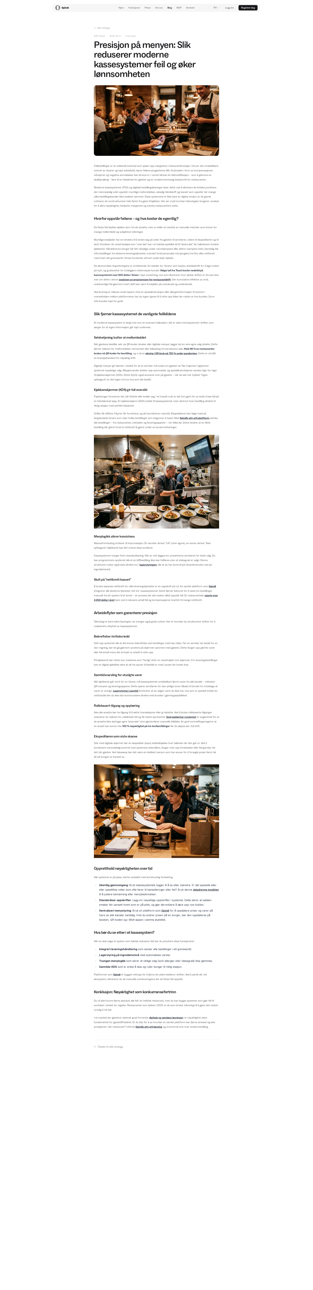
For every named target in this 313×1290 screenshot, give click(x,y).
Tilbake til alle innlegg (110, 1046)
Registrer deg (248, 7)
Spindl (212, 586)
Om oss (159, 7)
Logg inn (229, 7)
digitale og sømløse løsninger (166, 1017)
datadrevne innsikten (206, 889)
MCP (179, 7)
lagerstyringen (148, 564)
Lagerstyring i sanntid (125, 690)
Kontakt (190, 7)
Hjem (121, 7)
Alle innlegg (103, 27)
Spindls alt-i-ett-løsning (148, 1026)
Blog (169, 7)
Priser (148, 7)
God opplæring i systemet (181, 716)
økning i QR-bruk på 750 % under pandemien (171, 353)
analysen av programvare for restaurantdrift (145, 279)
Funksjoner (134, 7)
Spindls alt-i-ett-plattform (194, 418)
